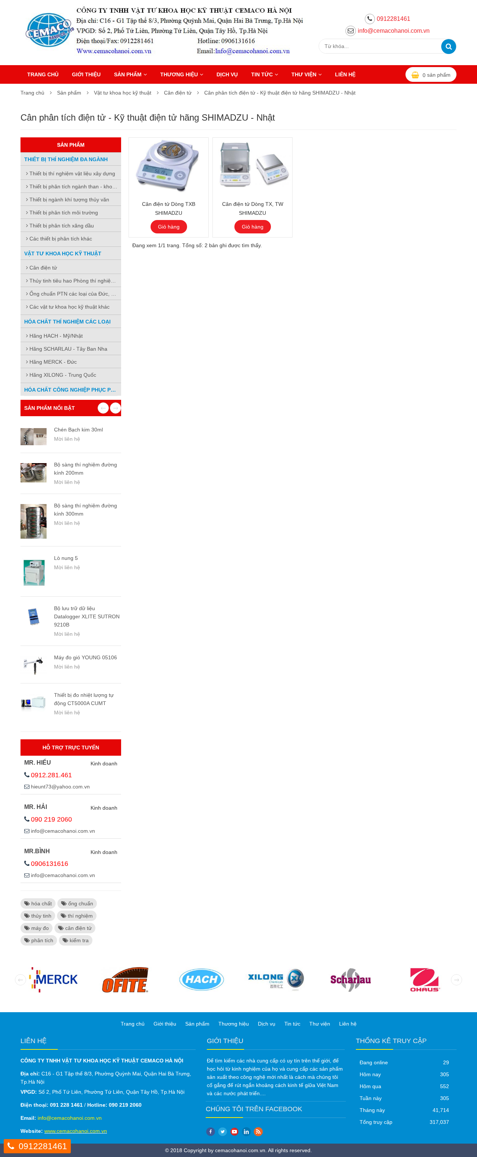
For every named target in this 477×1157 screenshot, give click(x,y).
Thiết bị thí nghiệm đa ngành (66, 159)
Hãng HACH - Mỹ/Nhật (55, 336)
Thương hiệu (179, 74)
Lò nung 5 (66, 558)
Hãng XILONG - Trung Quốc (62, 375)
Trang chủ (43, 74)
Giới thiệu (86, 74)
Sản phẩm (128, 74)
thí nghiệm (79, 916)
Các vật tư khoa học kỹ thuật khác (69, 307)
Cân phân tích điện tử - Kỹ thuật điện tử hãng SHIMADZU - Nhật (280, 93)
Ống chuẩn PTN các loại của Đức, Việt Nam (74, 294)
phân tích (41, 940)
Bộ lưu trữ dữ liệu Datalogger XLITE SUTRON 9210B (87, 616)
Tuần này (371, 1098)
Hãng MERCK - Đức (52, 362)
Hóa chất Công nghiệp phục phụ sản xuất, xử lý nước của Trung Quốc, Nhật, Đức (72, 390)
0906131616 (49, 863)
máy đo (39, 928)
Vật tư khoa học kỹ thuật (122, 93)
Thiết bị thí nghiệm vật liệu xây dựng (71, 173)
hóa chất (41, 903)
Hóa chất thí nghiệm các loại (67, 322)
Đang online (374, 1062)
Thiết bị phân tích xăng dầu (61, 226)
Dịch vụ (227, 74)
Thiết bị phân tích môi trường (63, 213)
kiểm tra (78, 940)
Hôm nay (370, 1074)
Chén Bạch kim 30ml (78, 430)
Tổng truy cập (376, 1122)
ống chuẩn (80, 903)
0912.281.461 (51, 775)
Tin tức (262, 74)
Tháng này (372, 1110)
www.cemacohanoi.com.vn (75, 1131)
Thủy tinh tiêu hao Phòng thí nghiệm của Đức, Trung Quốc (74, 281)
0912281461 (393, 19)
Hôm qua (370, 1086)
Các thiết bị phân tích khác (60, 239)
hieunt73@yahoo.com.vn (60, 787)
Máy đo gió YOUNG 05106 (85, 657)
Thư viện (303, 74)
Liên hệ (345, 74)
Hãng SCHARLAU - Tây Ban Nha (67, 349)
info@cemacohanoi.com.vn (394, 31)
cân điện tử (78, 928)
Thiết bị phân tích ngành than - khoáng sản (74, 186)
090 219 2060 (51, 819)
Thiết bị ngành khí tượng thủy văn (68, 200)
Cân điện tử (178, 93)
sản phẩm (437, 75)
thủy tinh (40, 916)
